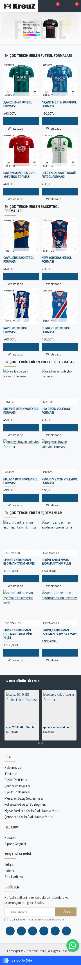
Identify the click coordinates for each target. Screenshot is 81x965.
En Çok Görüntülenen (22, 681)
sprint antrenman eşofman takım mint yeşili (17, 634)
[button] (39, 743)
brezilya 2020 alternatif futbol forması (59, 175)
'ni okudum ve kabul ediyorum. (37, 920)
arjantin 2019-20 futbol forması (59, 104)
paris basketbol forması (15, 330)
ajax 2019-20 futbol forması (17, 104)
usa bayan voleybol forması (56, 411)
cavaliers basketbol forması (18, 259)
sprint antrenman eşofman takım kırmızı (19, 562)
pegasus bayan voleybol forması (59, 481)
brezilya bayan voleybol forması (21, 411)
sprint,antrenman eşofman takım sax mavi (59, 632)
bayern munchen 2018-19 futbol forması (19, 175)
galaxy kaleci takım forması (59, 727)
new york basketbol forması (57, 259)
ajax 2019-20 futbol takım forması (22, 727)
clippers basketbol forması (56, 330)
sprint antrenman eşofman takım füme (56, 562)
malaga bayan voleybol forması (20, 481)
